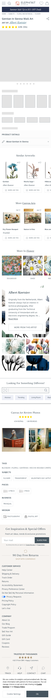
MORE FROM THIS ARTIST (25, 327)
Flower (38, 14)
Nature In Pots (29, 229)
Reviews (5, 647)
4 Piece (12, 491)
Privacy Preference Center (13, 589)
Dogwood (11, 278)
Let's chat (6, 608)
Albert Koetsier (18, 22)
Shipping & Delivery (10, 574)
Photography (13, 516)
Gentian (6, 182)
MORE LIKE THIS (13, 190)
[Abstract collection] (7, 397)
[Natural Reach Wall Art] (13, 346)
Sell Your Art (7, 631)
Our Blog (6, 624)
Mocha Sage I (29, 182)
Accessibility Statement (12, 585)
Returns (5, 581)
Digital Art (33, 516)
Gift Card (6, 639)
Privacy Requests (14, 596)
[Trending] (21, 397)
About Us (6, 620)
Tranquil (7, 504)
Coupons (6, 643)
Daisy (32, 278)
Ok (37, 694)
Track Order (7, 577)
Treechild (6, 233)
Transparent (21, 478)
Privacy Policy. (41, 545)
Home (4, 14)
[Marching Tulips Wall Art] (13, 363)
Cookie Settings (14, 694)
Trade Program (8, 627)
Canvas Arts (28, 203)
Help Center (7, 570)
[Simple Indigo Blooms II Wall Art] (37, 363)
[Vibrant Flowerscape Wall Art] (37, 346)
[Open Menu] (4, 3)
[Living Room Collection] (36, 397)
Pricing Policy (8, 600)
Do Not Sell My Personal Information (18, 593)
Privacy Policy (19, 687)
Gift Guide (6, 635)
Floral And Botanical (25, 14)
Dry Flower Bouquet (10, 229)
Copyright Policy (9, 604)
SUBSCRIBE (42, 540)
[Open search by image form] (5, 390)
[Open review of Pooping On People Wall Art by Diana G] (14, 440)
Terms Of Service (30, 545)
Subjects (11, 14)
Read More (13, 319)
